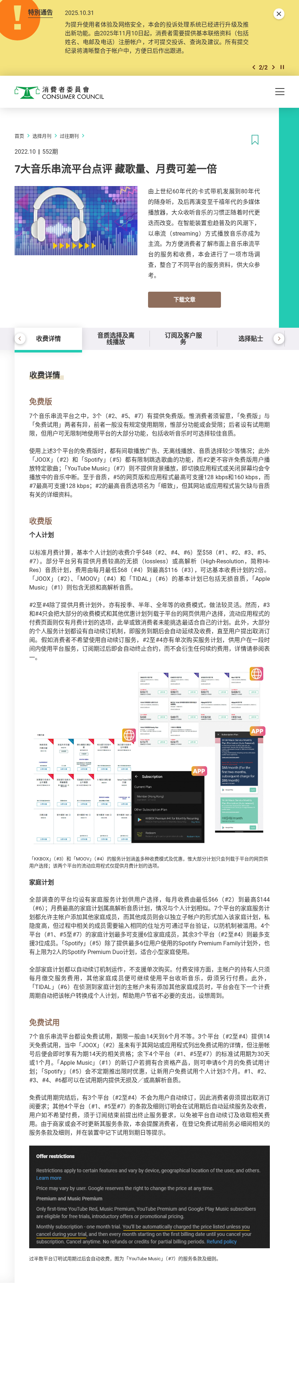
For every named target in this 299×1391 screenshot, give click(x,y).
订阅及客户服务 (183, 338)
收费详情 (48, 338)
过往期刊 (69, 136)
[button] (254, 67)
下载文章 (184, 299)
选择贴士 (250, 338)
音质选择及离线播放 (116, 338)
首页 (19, 136)
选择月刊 (41, 136)
